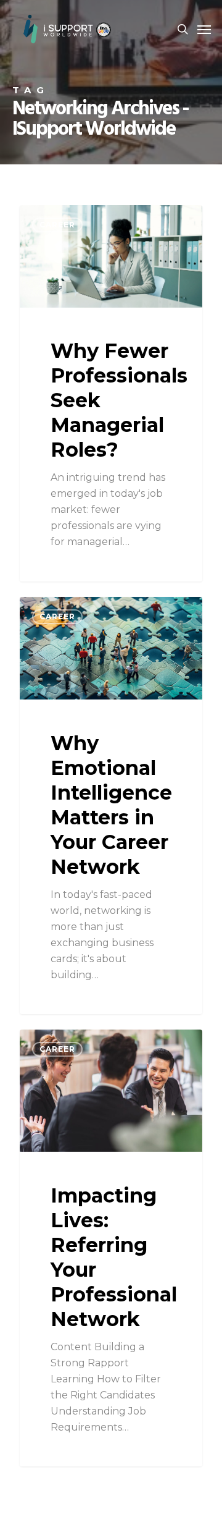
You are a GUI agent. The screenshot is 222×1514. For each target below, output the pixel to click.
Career (57, 224)
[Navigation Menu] (204, 29)
